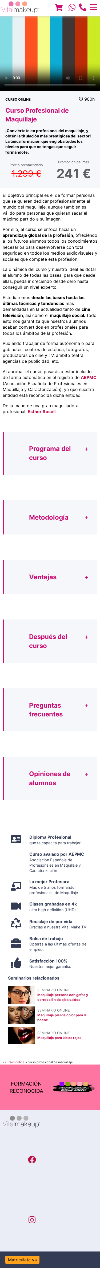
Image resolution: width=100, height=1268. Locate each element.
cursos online (15, 1062)
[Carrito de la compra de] (59, 8)
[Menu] (58, 8)
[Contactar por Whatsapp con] (72, 8)
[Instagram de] (32, 1220)
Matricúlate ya (22, 1259)
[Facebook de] (32, 1160)
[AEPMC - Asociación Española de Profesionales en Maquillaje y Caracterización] (74, 1087)
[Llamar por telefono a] (82, 7)
